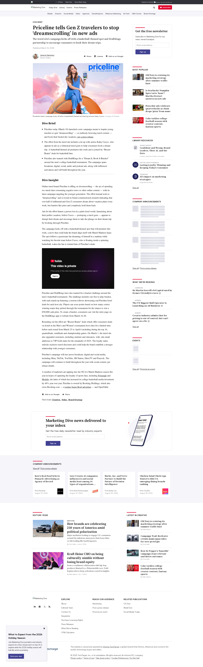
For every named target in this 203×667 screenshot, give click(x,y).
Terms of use (88, 658)
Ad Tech (126, 14)
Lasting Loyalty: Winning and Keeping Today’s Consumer (155, 166)
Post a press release (148, 268)
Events (69, 7)
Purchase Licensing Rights (72, 620)
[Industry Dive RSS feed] (49, 606)
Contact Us (66, 612)
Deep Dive (53, 7)
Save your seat (16, 656)
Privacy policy (76, 658)
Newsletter (65, 616)
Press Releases (80, 7)
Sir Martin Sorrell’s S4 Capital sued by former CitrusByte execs (152, 291)
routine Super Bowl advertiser (78, 386)
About (63, 603)
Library (62, 7)
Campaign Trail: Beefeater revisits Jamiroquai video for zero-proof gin (154, 539)
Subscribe (167, 7)
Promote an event (147, 369)
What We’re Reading (69, 628)
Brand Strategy (150, 14)
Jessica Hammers (47, 55)
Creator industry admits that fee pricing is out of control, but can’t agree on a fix (150, 318)
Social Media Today (80, 2)
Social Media (68, 14)
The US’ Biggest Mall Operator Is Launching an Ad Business (150, 304)
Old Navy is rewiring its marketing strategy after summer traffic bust (158, 79)
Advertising (97, 603)
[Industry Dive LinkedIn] (34, 606)
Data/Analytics (97, 14)
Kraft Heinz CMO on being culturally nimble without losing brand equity (85, 558)
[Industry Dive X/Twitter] (44, 606)
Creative (58, 14)
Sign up (143, 52)
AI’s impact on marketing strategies (153, 178)
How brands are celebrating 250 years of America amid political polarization (86, 528)
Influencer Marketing (113, 14)
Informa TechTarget (111, 647)
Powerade (102, 375)
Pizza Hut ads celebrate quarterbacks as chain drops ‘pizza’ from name (158, 109)
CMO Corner (136, 14)
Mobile (50, 14)
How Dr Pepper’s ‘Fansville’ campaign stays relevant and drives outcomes (155, 553)
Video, (65, 400)
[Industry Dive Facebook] (39, 606)
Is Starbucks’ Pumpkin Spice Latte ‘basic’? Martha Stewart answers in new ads (157, 94)
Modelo (45, 379)
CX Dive (60, 2)
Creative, (56, 400)
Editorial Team (67, 608)
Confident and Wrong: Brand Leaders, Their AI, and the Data (155, 150)
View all (136, 188)
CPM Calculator (67, 632)
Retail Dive (68, 2)
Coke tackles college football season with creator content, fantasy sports (156, 122)
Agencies (86, 14)
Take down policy (103, 658)
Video (78, 14)
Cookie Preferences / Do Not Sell (125, 658)
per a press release (85, 136)
